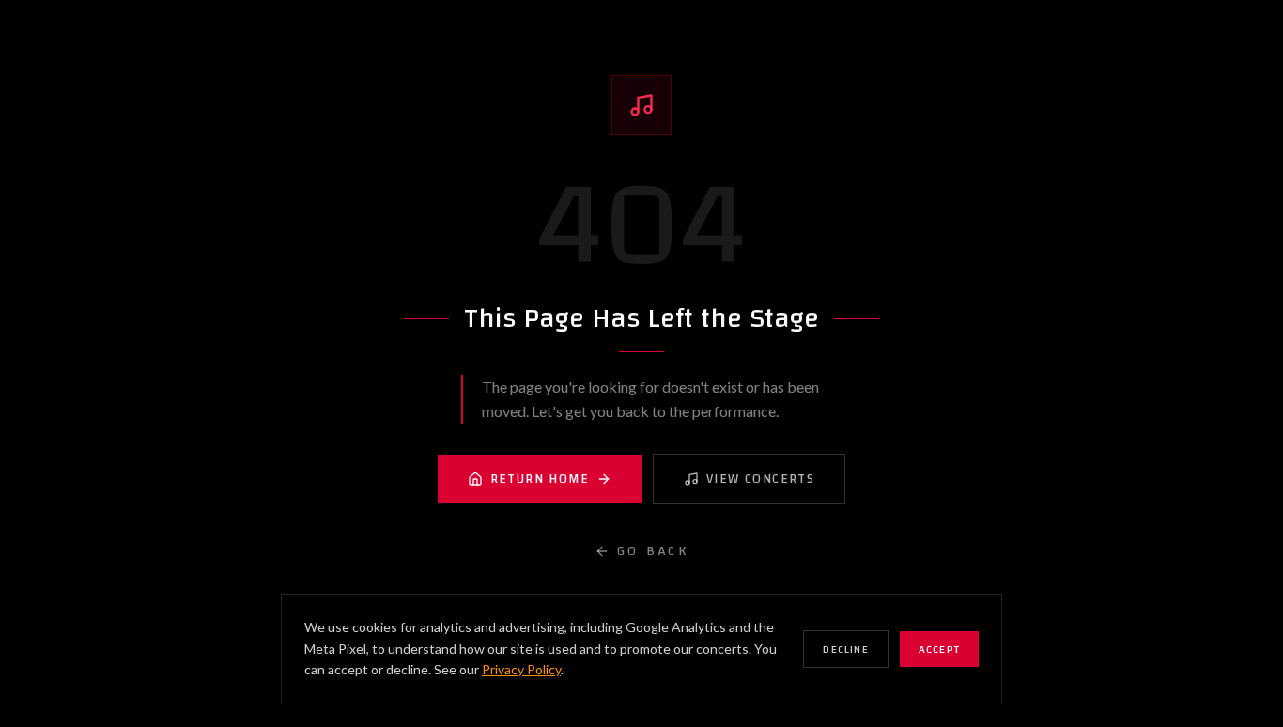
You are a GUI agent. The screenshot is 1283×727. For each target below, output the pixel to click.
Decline (845, 649)
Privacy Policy (521, 669)
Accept (939, 649)
